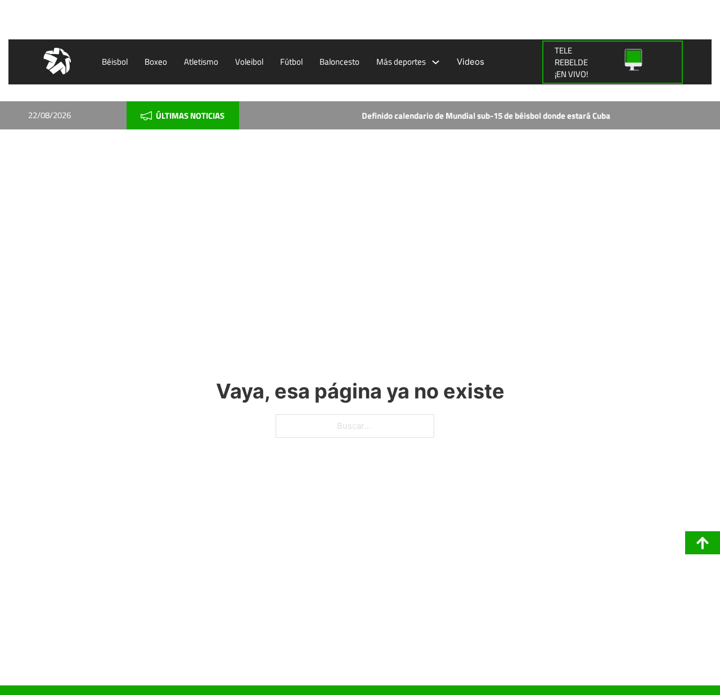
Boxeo (156, 61)
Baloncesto (339, 61)
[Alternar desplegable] (435, 62)
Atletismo (201, 61)
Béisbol (115, 61)
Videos (470, 61)
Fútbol (291, 61)
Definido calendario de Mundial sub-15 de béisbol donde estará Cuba (473, 115)
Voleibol (249, 61)
